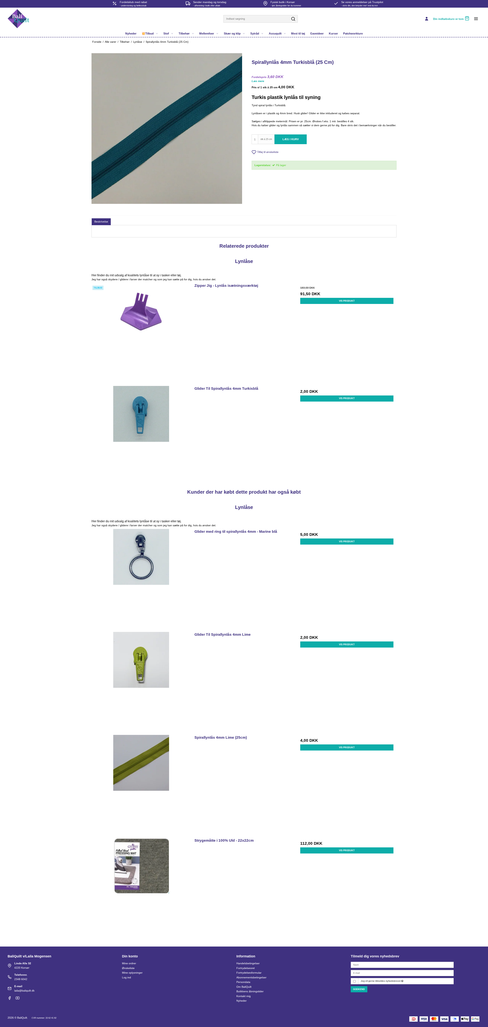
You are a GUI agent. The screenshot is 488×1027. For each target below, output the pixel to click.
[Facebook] (9, 998)
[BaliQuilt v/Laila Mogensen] (18, 18)
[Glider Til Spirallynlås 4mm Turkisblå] (141, 435)
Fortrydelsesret (245, 968)
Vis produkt (347, 301)
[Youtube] (17, 998)
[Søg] (293, 19)
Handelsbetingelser (248, 963)
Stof (166, 33)
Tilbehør (184, 33)
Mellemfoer (206, 33)
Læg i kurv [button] (291, 139)
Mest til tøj (298, 33)
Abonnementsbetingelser (251, 977)
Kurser (333, 33)
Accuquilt (275, 33)
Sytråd (254, 33)
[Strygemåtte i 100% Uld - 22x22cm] (141, 887)
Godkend (359, 989)
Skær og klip (232, 33)
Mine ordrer (129, 963)
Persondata (243, 982)
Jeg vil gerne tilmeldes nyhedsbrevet (381, 981)
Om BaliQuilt (243, 986)
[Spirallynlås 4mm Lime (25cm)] (141, 784)
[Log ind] (426, 18)
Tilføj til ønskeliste (268, 151)
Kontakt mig (243, 996)
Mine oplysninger (132, 972)
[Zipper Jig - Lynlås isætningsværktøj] (141, 332)
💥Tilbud (148, 33)
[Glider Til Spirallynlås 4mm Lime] (141, 681)
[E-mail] (402, 972)
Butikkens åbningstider (250, 991)
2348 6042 (20, 979)
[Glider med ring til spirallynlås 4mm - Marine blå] (141, 578)
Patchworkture (353, 33)
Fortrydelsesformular (249, 972)
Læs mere (258, 81)
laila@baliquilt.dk (24, 990)
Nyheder (130, 33)
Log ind (126, 977)
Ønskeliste (128, 968)
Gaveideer (317, 33)
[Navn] (402, 964)
